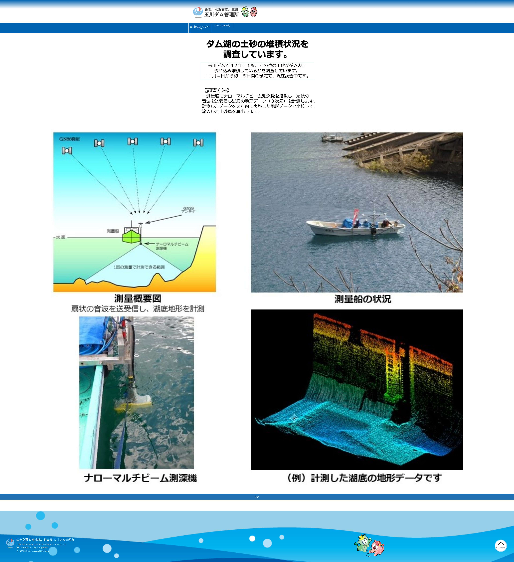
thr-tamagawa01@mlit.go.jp (39, 551)
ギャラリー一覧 (222, 25)
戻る (257, 497)
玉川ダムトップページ (199, 27)
